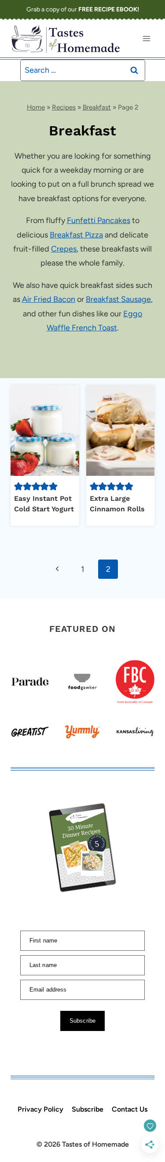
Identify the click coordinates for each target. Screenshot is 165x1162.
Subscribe (87, 1109)
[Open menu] (146, 38)
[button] (18, 486)
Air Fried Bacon (48, 299)
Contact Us (129, 1109)
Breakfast (97, 107)
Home (36, 107)
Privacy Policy (40, 1109)
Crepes (64, 249)
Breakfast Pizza (76, 235)
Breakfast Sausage (118, 299)
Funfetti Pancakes (98, 220)
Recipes (64, 107)
